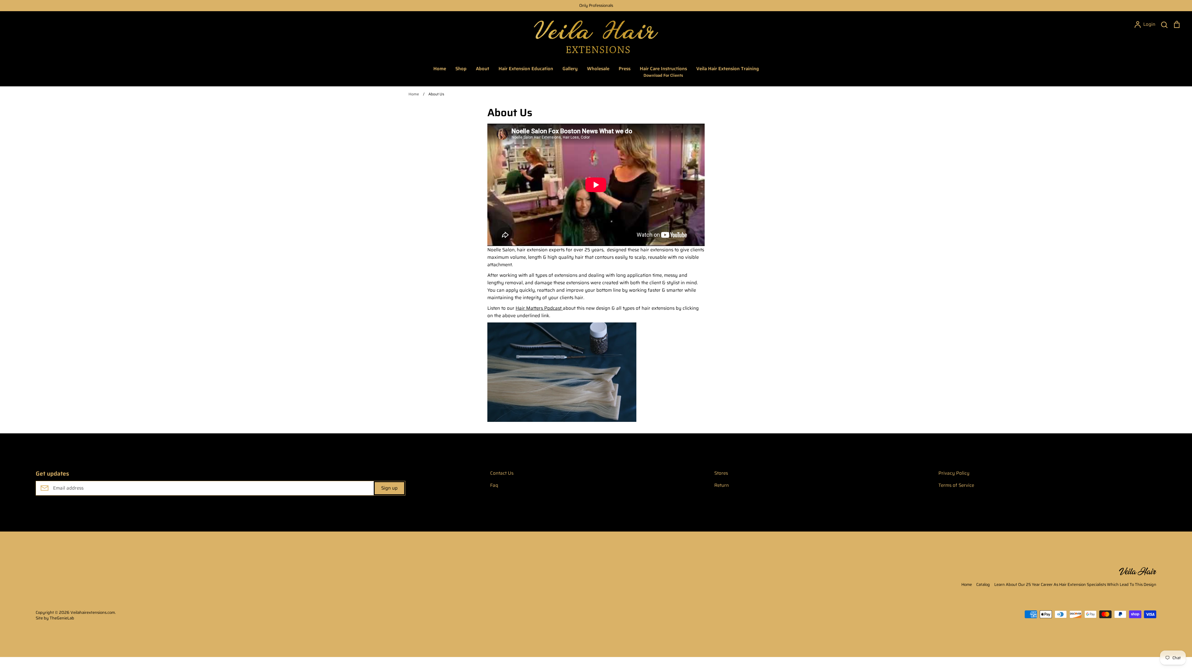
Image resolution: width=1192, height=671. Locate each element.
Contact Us (501, 473)
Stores (721, 473)
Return (721, 485)
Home (439, 68)
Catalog (983, 584)
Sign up (389, 488)
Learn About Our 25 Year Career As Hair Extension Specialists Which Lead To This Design (1075, 584)
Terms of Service (956, 485)
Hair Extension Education (526, 68)
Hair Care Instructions (663, 72)
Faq (494, 485)
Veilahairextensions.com (92, 612)
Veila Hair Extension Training (727, 68)
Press (624, 68)
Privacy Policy (953, 473)
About (482, 68)
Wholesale (598, 68)
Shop (461, 68)
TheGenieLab (62, 618)
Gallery (570, 68)
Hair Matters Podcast (539, 308)
